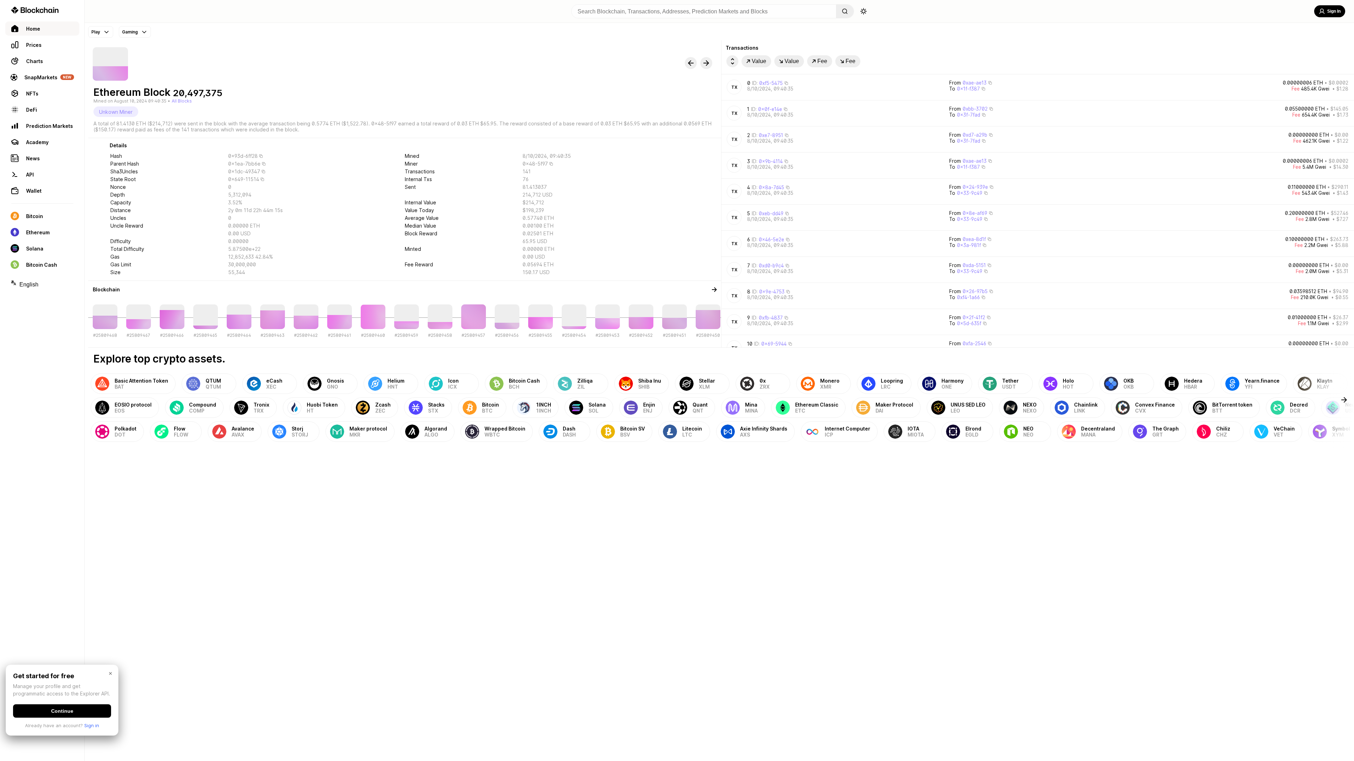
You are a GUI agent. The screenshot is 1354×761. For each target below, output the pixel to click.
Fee (822, 61)
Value (759, 61)
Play (95, 32)
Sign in (91, 725)
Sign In (1334, 11)
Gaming (130, 32)
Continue (62, 711)
